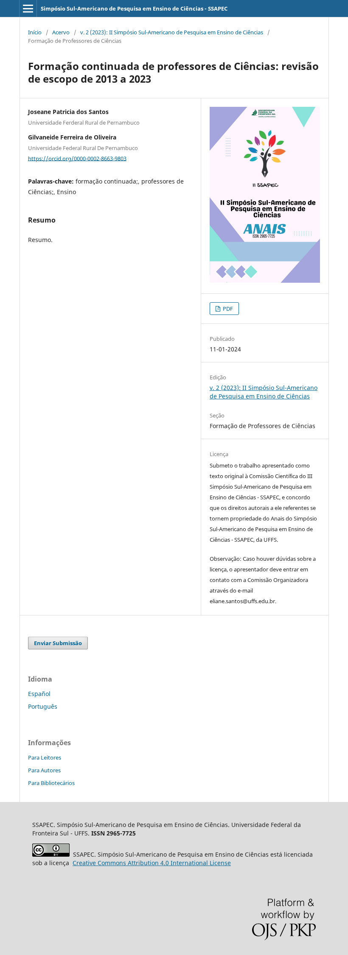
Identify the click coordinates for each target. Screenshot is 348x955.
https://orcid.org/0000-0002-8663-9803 (77, 158)
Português (42, 706)
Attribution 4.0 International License (152, 863)
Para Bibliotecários (51, 783)
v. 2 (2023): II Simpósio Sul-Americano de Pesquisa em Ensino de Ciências (171, 32)
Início (35, 32)
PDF (227, 308)
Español (39, 694)
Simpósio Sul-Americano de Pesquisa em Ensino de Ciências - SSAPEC (134, 8)
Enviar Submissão (58, 643)
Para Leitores (44, 757)
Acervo (61, 32)
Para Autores (44, 770)
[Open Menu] (28, 8)
